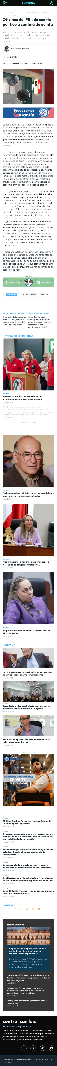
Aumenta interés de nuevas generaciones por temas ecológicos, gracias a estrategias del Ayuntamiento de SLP (39, 322)
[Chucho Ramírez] (7, 49)
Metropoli (6, 888)
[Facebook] (14, 909)
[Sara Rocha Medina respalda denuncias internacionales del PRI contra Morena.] (28, 364)
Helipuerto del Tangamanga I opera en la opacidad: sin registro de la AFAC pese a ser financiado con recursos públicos (26, 990)
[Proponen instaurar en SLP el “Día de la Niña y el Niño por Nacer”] (28, 598)
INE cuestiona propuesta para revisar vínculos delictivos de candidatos (26, 740)
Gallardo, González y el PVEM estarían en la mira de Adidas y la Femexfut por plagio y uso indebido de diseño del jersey (28, 978)
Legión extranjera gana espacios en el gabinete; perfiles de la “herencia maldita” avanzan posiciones (27, 951)
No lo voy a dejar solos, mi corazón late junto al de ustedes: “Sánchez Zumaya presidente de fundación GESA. (28, 852)
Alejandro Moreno (19, 63)
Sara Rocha (36, 63)
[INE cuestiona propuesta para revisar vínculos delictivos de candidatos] (28, 725)
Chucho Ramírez (21, 49)
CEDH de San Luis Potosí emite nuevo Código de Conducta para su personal (27, 822)
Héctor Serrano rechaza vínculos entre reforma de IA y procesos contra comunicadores (27, 673)
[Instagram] (21, 909)
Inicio (5, 12)
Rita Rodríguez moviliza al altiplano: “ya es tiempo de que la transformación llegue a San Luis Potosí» (28, 879)
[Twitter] (33, 909)
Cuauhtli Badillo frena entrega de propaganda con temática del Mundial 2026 (28, 892)
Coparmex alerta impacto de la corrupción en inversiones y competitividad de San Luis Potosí (27, 866)
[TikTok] (27, 909)
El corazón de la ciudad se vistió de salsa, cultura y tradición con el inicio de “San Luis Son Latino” (14, 321)
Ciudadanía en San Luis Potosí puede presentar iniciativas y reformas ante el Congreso (27, 707)
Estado (5, 669)
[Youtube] (39, 909)
